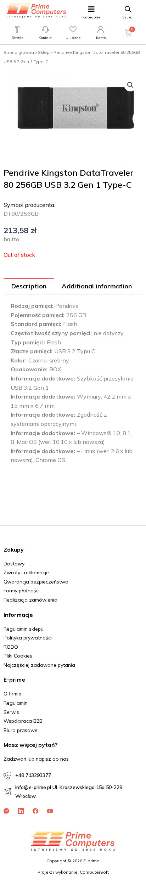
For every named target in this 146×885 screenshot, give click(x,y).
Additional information (97, 286)
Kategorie (91, 17)
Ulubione (73, 37)
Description (28, 286)
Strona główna (19, 52)
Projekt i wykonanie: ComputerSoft (73, 872)
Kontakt (45, 37)
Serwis (17, 37)
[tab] (29, 286)
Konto (101, 37)
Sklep (44, 52)
